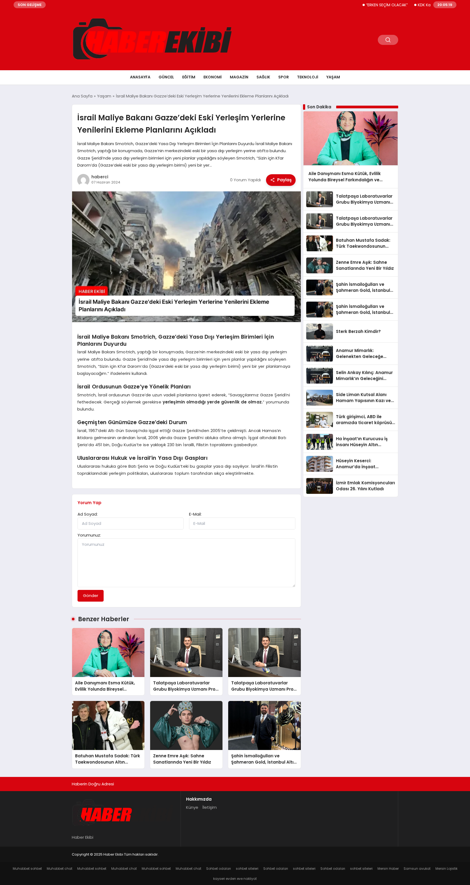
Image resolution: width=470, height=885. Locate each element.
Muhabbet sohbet (27, 868)
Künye (192, 807)
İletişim (209, 807)
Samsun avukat (417, 868)
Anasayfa (140, 77)
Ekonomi (212, 77)
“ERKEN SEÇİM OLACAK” (367, 5)
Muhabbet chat (59, 868)
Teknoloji (307, 77)
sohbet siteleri (247, 868)
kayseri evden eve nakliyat (235, 878)
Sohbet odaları (218, 868)
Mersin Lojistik (446, 868)
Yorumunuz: (89, 535)
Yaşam (333, 77)
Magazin (239, 77)
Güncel (166, 77)
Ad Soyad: (88, 514)
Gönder (90, 595)
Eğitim (188, 77)
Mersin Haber (388, 868)
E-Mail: (195, 514)
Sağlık (263, 77)
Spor (283, 77)
